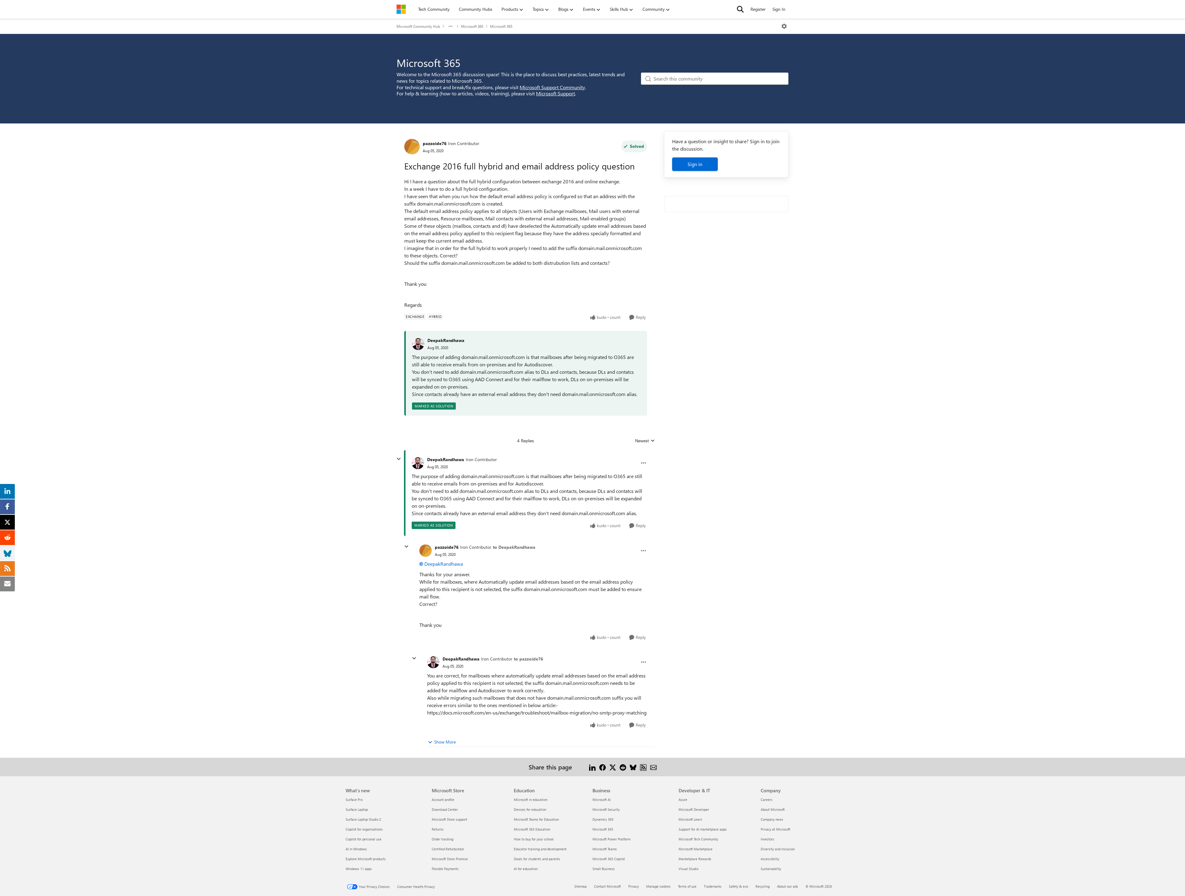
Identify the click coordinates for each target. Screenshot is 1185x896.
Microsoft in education (530, 799)
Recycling (762, 886)
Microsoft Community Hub (418, 26)
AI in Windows (356, 849)
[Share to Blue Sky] (633, 767)
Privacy (633, 886)
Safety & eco (738, 886)
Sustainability (771, 868)
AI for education (526, 868)
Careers (766, 799)
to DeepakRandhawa (514, 547)
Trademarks (712, 886)
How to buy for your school (534, 839)
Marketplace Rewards (695, 858)
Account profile (443, 799)
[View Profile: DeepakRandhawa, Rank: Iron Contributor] (418, 463)
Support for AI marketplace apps (703, 829)
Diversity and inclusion (778, 849)
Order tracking (442, 839)
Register (758, 9)
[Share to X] (612, 767)
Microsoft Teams (604, 849)
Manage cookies (658, 886)
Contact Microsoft (607, 886)
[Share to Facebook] (602, 767)
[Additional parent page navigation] (450, 26)
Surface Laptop (357, 809)
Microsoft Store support (449, 819)
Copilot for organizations (364, 829)
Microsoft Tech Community (698, 839)
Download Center (445, 809)
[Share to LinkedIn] (592, 767)
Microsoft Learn (690, 819)
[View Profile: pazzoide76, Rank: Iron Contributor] (412, 146)
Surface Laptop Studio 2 (363, 819)
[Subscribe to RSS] (643, 767)
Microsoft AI (601, 799)
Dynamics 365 (602, 819)
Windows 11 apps (359, 868)
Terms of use (687, 886)
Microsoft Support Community (552, 87)
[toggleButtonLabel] (784, 26)
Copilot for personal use (363, 839)
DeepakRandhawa (445, 340)
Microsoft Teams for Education (536, 819)
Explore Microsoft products (366, 858)
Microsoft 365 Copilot (608, 858)
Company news (772, 819)
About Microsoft (773, 809)
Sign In (778, 9)
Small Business (603, 868)
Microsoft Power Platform (611, 839)
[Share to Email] (653, 767)
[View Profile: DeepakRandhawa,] (418, 344)
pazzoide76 (435, 143)
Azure (683, 799)
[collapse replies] (398, 459)
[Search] (740, 9)
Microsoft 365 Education (532, 829)
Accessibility (770, 858)
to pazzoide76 (528, 659)
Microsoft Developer (694, 809)
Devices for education (530, 809)
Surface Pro (354, 799)
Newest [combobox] (645, 441)
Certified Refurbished (448, 849)
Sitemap (580, 886)
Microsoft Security (606, 809)
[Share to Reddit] (623, 767)
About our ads (787, 886)
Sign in (695, 164)
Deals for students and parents (537, 858)
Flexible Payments (445, 868)
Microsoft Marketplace (696, 849)
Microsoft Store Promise (450, 858)
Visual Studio (688, 868)
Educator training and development (540, 849)
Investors (767, 839)
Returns (437, 829)
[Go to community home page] (401, 9)
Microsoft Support (555, 93)
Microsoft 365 (472, 26)
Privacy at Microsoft (775, 829)
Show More (445, 742)
